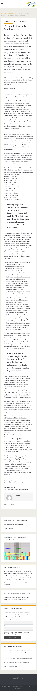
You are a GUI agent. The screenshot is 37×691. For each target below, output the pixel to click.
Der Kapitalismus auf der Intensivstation (16, 489)
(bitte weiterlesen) (8, 528)
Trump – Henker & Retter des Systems (15, 483)
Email (5, 626)
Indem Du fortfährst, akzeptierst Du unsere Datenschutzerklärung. (16, 633)
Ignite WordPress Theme (13, 687)
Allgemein (12, 13)
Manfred (24, 21)
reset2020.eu (18, 678)
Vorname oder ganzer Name (11, 620)
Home (3, 13)
